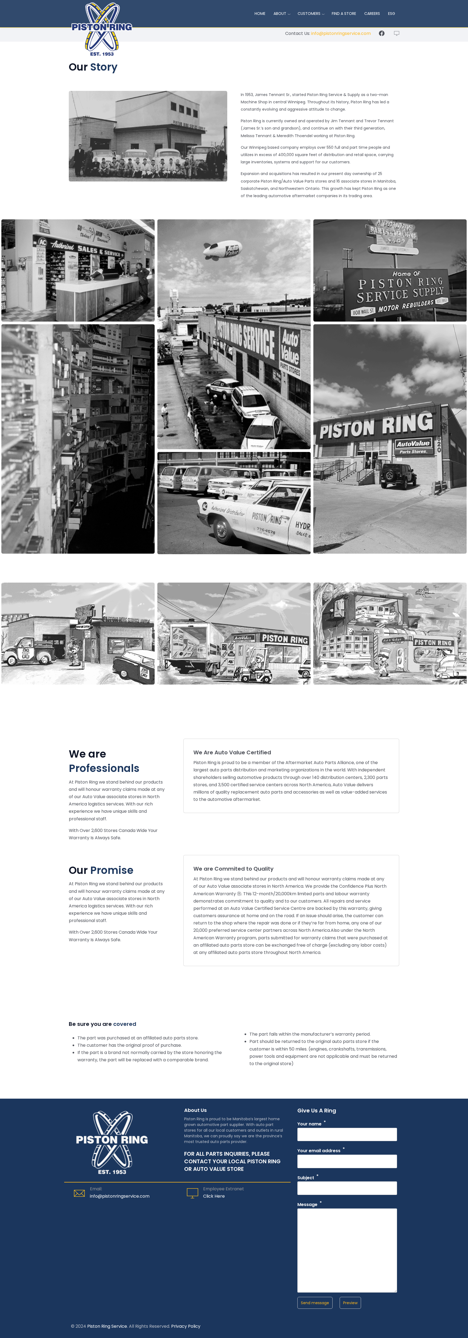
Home (260, 13)
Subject (305, 1178)
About (280, 13)
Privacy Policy (185, 1326)
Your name (309, 1124)
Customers (309, 13)
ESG (391, 13)
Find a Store (344, 13)
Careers (372, 13)
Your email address (318, 1151)
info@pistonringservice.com (341, 33)
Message (307, 1204)
